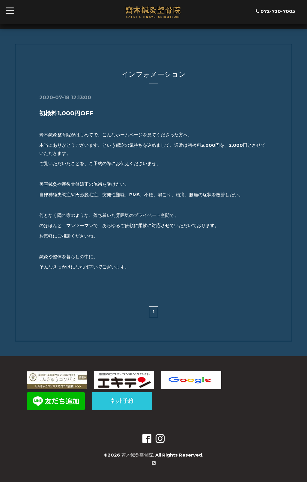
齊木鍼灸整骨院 (137, 455)
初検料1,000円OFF (66, 113)
